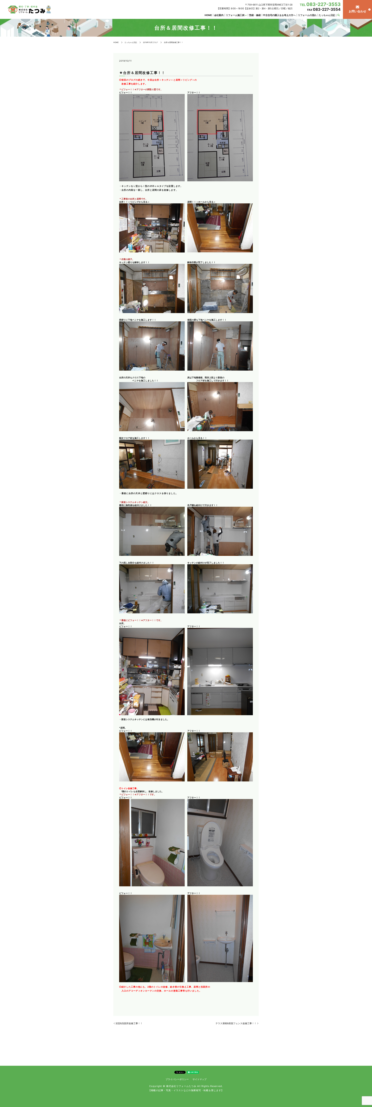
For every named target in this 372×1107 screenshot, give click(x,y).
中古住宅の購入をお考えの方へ (279, 15)
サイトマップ (199, 1079)
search (338, 15)
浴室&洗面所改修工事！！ (129, 1023)
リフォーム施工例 (235, 15)
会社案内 (218, 15)
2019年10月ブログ (150, 42)
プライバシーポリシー (177, 1079)
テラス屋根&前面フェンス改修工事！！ (235, 1023)
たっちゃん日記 (327, 15)
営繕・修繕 (255, 15)
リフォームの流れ (307, 15)
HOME (208, 15)
